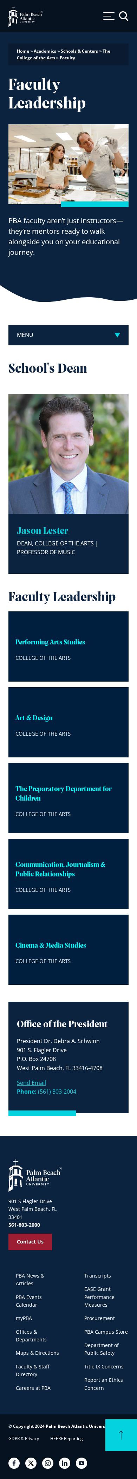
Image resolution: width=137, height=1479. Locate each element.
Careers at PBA (33, 1388)
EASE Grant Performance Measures (99, 1297)
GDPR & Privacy (23, 1438)
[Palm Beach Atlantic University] (35, 1175)
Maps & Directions (37, 1352)
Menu (25, 335)
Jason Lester (42, 531)
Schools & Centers (79, 51)
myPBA (24, 1318)
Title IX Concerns (104, 1366)
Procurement (99, 1318)
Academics (45, 51)
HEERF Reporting (66, 1438)
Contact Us (30, 1241)
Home (23, 51)
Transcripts (97, 1275)
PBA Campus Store (106, 1331)
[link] (68, 646)
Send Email (31, 1083)
